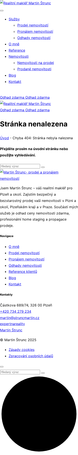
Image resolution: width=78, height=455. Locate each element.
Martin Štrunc (11, 330)
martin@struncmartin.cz (19, 318)
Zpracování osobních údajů (31, 356)
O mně (14, 246)
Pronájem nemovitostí (26, 259)
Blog (12, 278)
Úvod (4, 138)
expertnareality (12, 324)
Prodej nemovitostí (24, 253)
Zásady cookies (21, 349)
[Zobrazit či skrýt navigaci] (1, 10)
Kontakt (15, 284)
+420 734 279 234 (15, 311)
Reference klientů (23, 271)
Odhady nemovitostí (25, 265)
